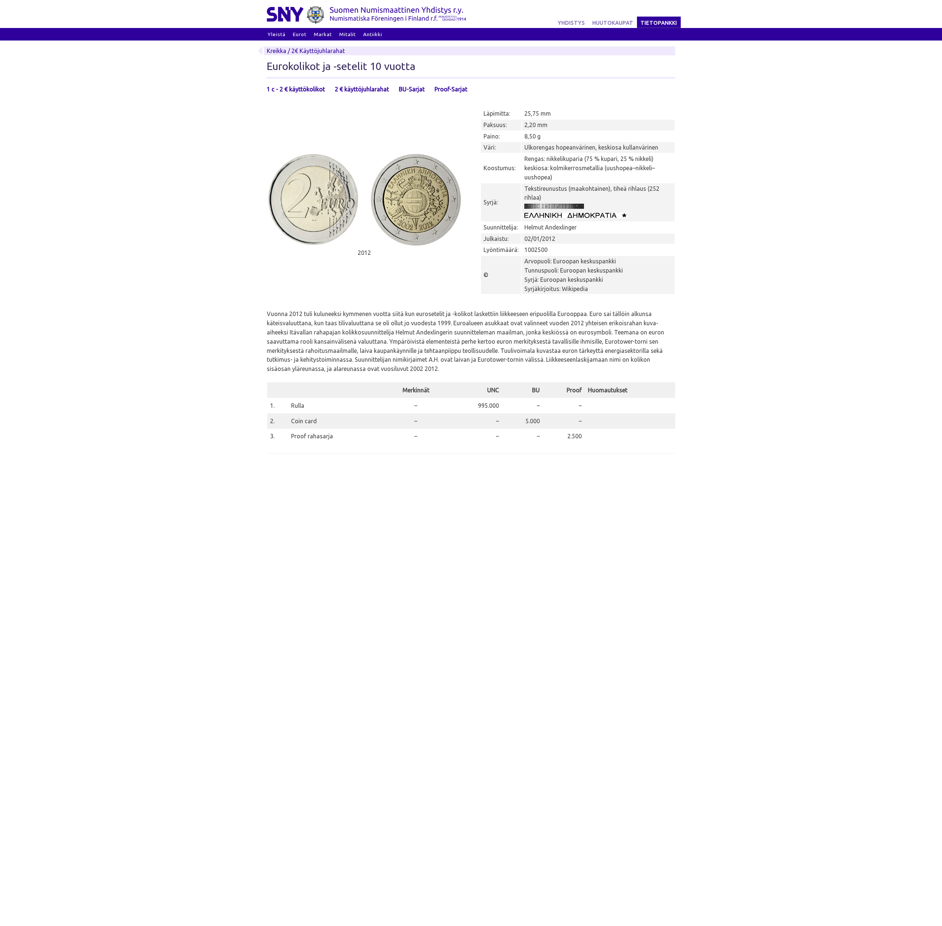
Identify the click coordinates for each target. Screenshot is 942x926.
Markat (323, 34)
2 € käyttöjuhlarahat (362, 89)
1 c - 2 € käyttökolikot (296, 89)
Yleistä (277, 34)
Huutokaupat (612, 23)
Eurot (300, 34)
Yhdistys (571, 23)
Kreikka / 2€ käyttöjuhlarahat (306, 51)
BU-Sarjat (412, 89)
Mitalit (347, 34)
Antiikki (372, 34)
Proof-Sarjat (451, 89)
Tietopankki (659, 23)
